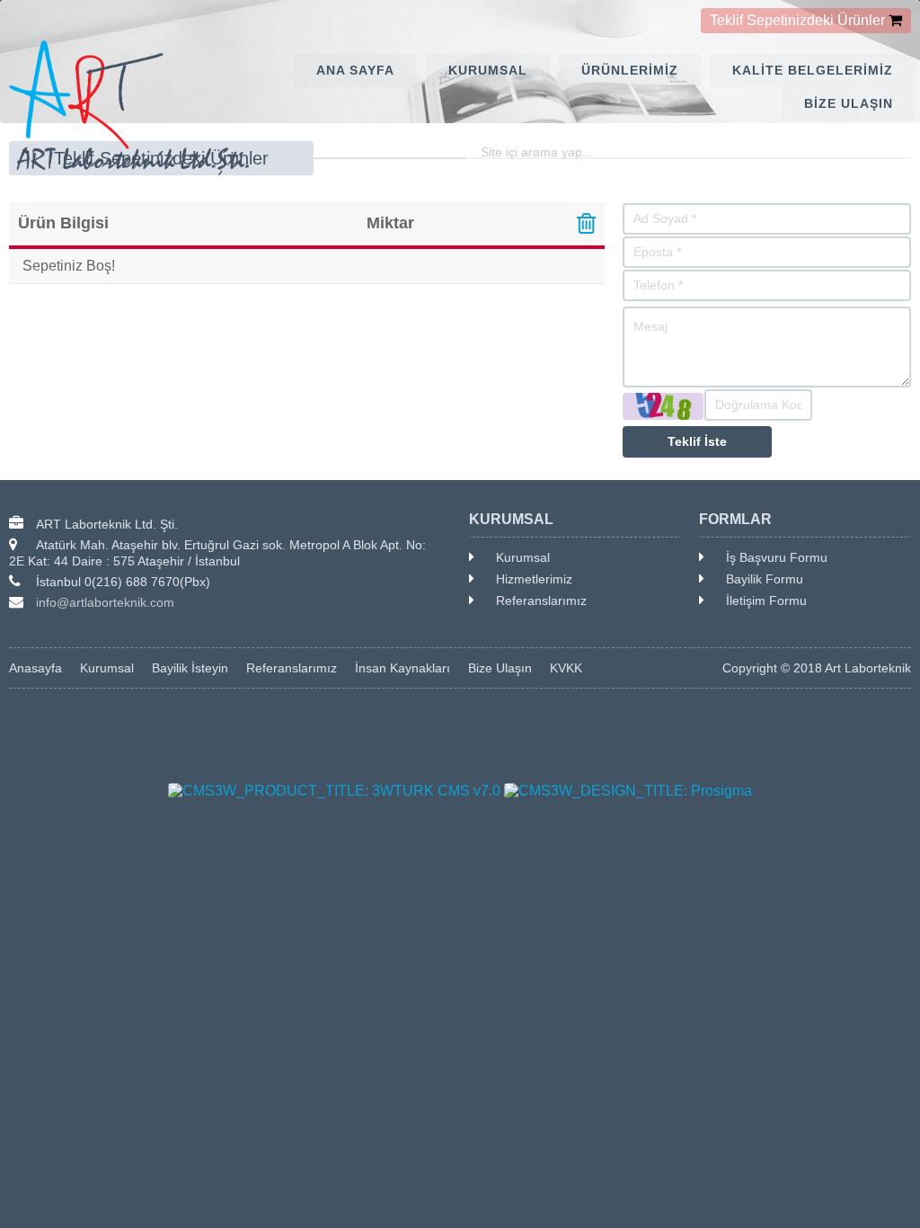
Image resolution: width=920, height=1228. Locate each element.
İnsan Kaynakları (402, 668)
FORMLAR (735, 519)
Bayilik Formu (764, 579)
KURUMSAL (487, 70)
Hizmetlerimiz (534, 579)
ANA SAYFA (355, 70)
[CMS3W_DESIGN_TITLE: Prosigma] (628, 791)
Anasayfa (35, 668)
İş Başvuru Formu (776, 557)
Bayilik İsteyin (190, 668)
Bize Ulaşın (500, 668)
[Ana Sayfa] (29, 107)
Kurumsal (523, 557)
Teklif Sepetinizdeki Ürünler (797, 20)
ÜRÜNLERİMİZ (629, 70)
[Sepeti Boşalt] (586, 227)
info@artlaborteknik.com (105, 602)
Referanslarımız (541, 600)
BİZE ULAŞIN (848, 103)
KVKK (566, 668)
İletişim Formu (766, 600)
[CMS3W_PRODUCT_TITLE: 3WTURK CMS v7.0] (334, 791)
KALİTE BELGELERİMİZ (812, 70)
